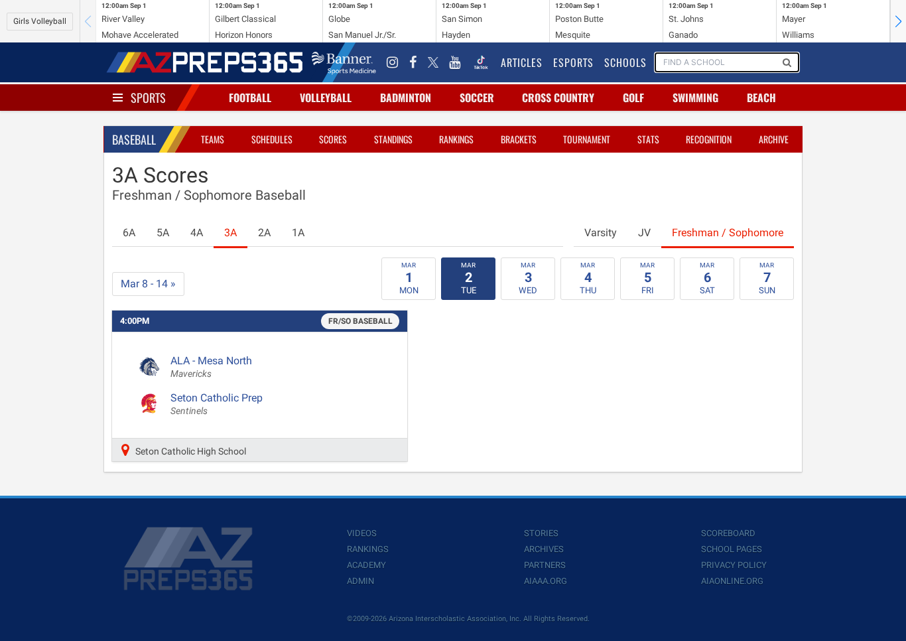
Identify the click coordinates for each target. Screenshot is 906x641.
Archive (774, 139)
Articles (522, 62)
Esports (573, 62)
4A (196, 232)
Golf (633, 98)
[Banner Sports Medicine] (344, 62)
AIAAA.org (545, 581)
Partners (545, 565)
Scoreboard (728, 533)
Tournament (586, 139)
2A (264, 232)
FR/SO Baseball (360, 321)
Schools (625, 62)
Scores (333, 139)
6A (129, 232)
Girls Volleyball (39, 21)
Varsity (600, 232)
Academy (366, 565)
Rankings (456, 139)
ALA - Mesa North (211, 367)
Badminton (405, 98)
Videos (362, 533)
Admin (360, 581)
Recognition (709, 139)
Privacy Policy (734, 565)
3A (230, 232)
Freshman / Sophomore (727, 232)
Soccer (477, 98)
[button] (898, 21)
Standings (393, 139)
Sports (148, 97)
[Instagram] (392, 62)
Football (250, 98)
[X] (433, 62)
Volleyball (326, 98)
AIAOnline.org (732, 581)
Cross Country (558, 98)
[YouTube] (455, 62)
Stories (541, 533)
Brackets (519, 139)
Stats (648, 139)
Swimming (695, 98)
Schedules (271, 139)
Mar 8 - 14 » (148, 283)
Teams (212, 139)
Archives (544, 549)
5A (163, 232)
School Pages (731, 549)
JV (644, 232)
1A (298, 232)
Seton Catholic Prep (216, 404)
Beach (761, 98)
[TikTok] (481, 62)
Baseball (134, 139)
